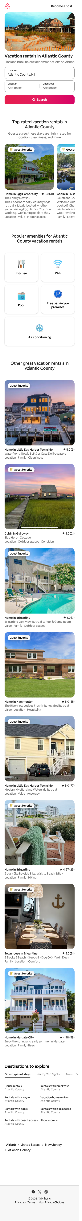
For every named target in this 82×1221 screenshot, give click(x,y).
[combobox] (40, 74)
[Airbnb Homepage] (7, 6)
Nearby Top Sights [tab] (48, 1074)
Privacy (19, 1202)
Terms (31, 1202)
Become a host (61, 6)
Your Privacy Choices (51, 1202)
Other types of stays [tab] (18, 1074)
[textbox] (22, 88)
